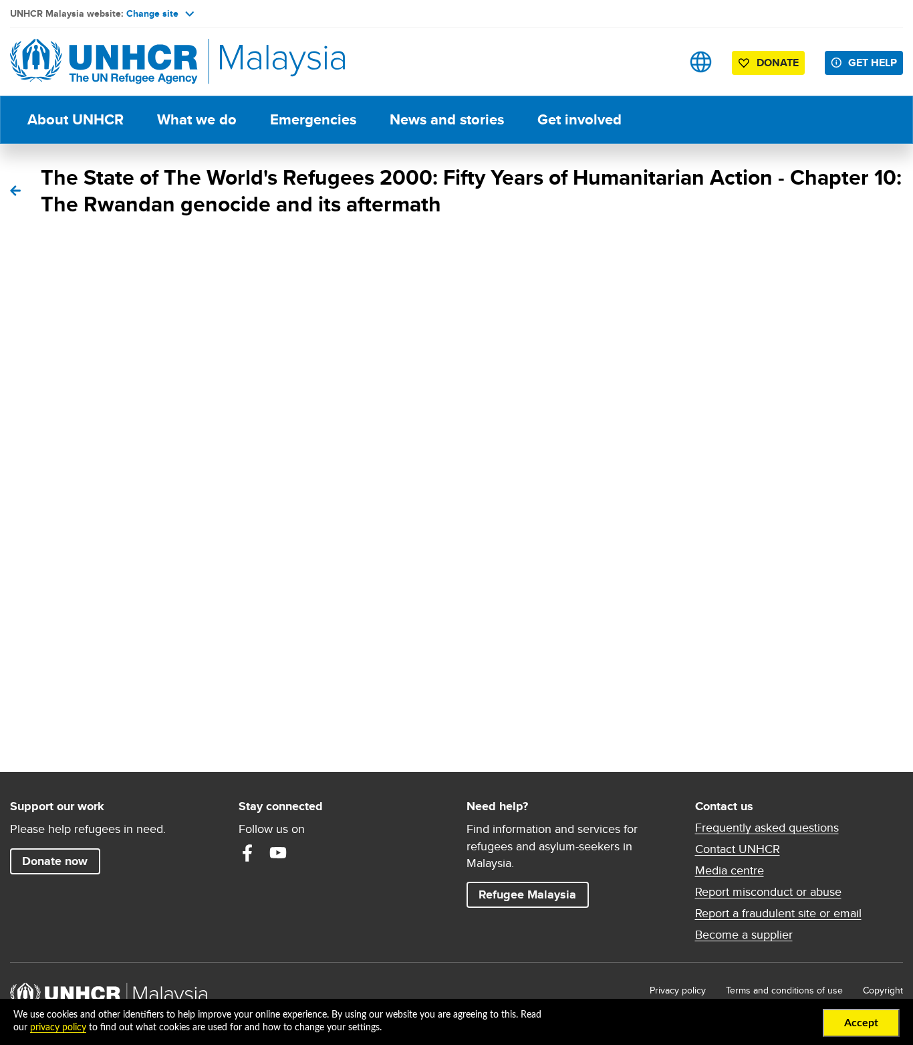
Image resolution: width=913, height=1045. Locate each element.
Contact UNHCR (737, 849)
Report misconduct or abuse (768, 891)
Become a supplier (744, 934)
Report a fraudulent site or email (778, 913)
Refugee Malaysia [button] (533, 894)
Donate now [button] (55, 861)
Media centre (729, 870)
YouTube (278, 853)
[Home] (103, 61)
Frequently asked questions (767, 827)
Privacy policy (678, 990)
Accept (861, 1023)
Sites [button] (701, 62)
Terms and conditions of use (784, 990)
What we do (197, 119)
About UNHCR (75, 119)
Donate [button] (778, 62)
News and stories (447, 119)
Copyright (883, 990)
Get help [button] (875, 62)
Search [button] (659, 62)
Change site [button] (152, 13)
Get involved (579, 119)
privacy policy (58, 1027)
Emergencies (313, 119)
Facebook (247, 853)
